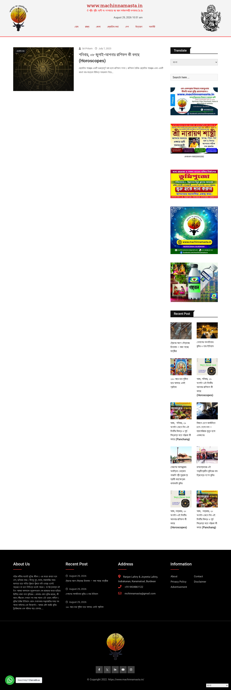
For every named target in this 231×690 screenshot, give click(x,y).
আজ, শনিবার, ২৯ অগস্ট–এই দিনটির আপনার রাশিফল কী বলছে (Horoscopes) (205, 387)
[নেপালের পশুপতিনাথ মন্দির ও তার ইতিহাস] (207, 330)
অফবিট (152, 26)
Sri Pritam (87, 48)
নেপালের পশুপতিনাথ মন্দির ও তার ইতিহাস (82, 593)
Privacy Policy (178, 581)
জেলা (98, 26)
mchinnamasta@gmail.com (140, 593)
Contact (198, 576)
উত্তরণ (138, 26)
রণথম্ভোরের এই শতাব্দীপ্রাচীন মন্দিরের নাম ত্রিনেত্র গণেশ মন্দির (207, 471)
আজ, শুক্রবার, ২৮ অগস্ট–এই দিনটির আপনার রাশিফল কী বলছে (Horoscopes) (178, 519)
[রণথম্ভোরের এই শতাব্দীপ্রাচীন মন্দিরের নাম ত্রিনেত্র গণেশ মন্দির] (207, 454)
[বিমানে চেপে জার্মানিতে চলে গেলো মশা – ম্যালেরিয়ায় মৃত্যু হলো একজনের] (207, 410)
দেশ (127, 26)
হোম (76, 26)
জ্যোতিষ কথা (113, 26)
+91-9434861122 (134, 586)
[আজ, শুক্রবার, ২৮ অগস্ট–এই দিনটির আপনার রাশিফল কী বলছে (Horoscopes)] (181, 499)
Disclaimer (200, 581)
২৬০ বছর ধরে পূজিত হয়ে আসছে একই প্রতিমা (179, 383)
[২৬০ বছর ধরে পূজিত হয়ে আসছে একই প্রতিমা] (181, 366)
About (174, 576)
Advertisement (179, 586)
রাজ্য (87, 26)
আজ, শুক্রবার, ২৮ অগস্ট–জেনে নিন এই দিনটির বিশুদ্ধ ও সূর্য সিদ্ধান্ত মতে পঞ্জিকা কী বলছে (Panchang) (207, 519)
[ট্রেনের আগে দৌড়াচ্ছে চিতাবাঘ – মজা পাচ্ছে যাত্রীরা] (181, 330)
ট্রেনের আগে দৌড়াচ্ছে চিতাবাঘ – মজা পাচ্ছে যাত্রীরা (180, 347)
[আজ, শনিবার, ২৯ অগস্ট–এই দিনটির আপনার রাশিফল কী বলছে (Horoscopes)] (207, 366)
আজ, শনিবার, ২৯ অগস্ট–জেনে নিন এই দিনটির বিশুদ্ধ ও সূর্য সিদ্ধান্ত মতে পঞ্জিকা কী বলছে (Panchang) (180, 431)
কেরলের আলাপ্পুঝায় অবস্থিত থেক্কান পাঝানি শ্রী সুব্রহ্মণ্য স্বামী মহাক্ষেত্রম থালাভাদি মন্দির (179, 475)
